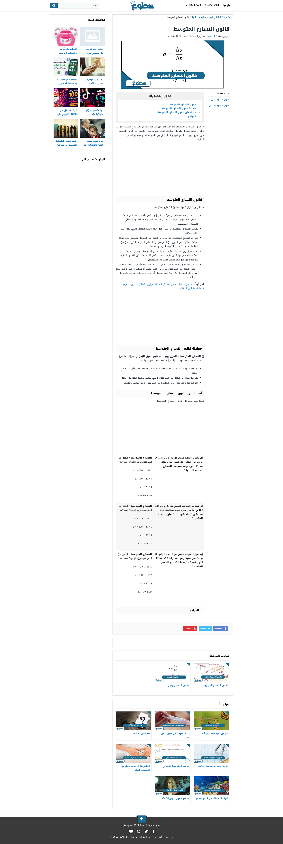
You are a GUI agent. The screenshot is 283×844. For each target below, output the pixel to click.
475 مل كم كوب (141, 733)
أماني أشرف (211, 36)
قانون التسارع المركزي (219, 106)
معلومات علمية (199, 17)
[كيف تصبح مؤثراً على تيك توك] (92, 97)
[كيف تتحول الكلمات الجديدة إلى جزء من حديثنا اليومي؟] (66, 128)
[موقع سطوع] (141, 5)
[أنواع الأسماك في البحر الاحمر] (211, 785)
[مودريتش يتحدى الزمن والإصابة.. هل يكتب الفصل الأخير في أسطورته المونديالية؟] (92, 128)
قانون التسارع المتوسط (185, 104)
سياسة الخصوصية (140, 837)
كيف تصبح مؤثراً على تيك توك (94, 112)
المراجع (194, 116)
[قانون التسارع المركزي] (211, 672)
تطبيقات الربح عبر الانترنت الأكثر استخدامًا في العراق (92, 83)
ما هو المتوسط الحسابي (175, 766)
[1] (152, 206)
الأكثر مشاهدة (212, 5)
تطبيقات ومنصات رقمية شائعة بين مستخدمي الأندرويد (66, 83)
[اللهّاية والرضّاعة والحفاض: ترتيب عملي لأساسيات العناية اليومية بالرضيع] (66, 36)
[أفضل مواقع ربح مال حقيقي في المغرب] (92, 36)
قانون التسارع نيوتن (220, 100)
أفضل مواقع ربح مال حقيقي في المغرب (94, 53)
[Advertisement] (160, 169)
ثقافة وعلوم (215, 17)
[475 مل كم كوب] (133, 720)
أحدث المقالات (193, 5)
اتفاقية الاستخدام (118, 837)
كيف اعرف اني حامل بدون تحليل (175, 735)
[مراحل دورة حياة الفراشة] (211, 720)
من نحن (170, 837)
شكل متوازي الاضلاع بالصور (145, 284)
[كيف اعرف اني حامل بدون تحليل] (172, 720)
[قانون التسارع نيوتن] (172, 672)
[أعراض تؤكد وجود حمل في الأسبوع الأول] (133, 753)
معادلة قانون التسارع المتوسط (181, 108)
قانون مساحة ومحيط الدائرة (213, 766)
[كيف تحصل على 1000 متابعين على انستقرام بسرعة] (66, 97)
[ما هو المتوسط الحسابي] (172, 753)
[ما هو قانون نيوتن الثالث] (172, 785)
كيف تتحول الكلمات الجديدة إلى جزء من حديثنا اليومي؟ (66, 145)
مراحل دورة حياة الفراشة (214, 733)
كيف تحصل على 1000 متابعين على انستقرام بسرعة (67, 114)
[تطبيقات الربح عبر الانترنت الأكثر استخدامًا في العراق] (92, 67)
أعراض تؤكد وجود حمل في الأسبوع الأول (135, 768)
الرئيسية (227, 5)
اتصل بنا (158, 837)
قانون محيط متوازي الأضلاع (177, 284)
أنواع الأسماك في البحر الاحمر (212, 798)
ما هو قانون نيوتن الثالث (175, 798)
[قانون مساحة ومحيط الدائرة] (211, 753)
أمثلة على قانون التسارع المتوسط (179, 112)
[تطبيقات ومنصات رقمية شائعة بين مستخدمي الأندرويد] (66, 67)
